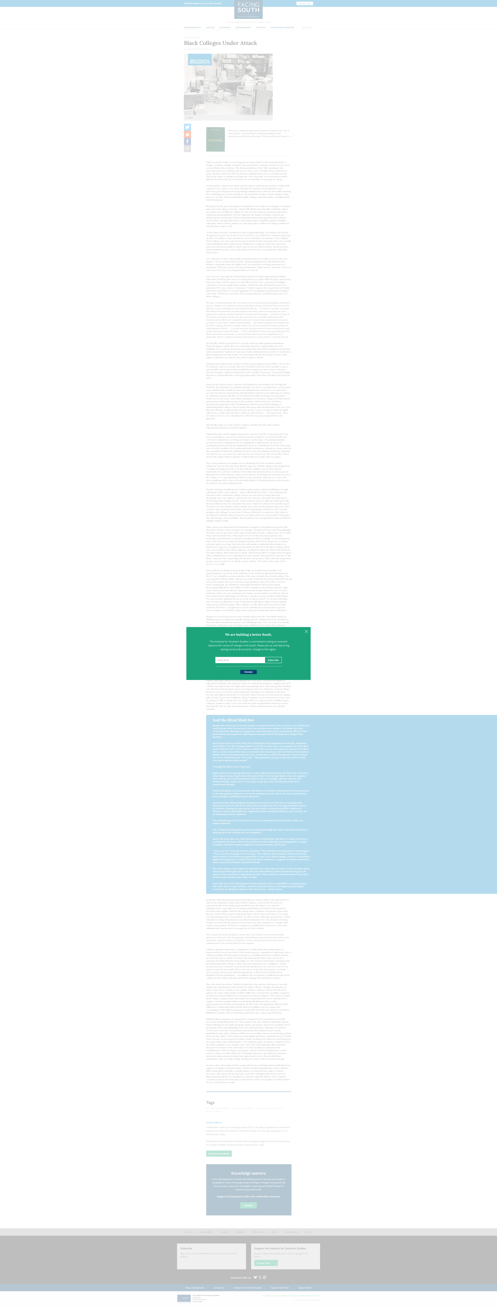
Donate (248, 671)
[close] (306, 631)
